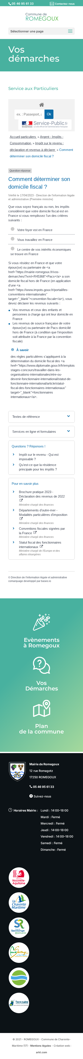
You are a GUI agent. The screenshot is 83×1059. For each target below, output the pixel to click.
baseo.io (46, 581)
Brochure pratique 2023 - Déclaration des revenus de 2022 (42, 494)
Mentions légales (40, 1045)
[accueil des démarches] (41, 105)
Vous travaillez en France (34, 240)
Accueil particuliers (23, 137)
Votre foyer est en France (34, 230)
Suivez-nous (42, 796)
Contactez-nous (65, 3)
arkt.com (41, 1052)
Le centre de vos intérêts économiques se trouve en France (40, 252)
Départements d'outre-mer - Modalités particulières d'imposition (43, 512)
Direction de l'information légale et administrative (39, 577)
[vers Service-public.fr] (45, 124)
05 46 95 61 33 (43, 786)
